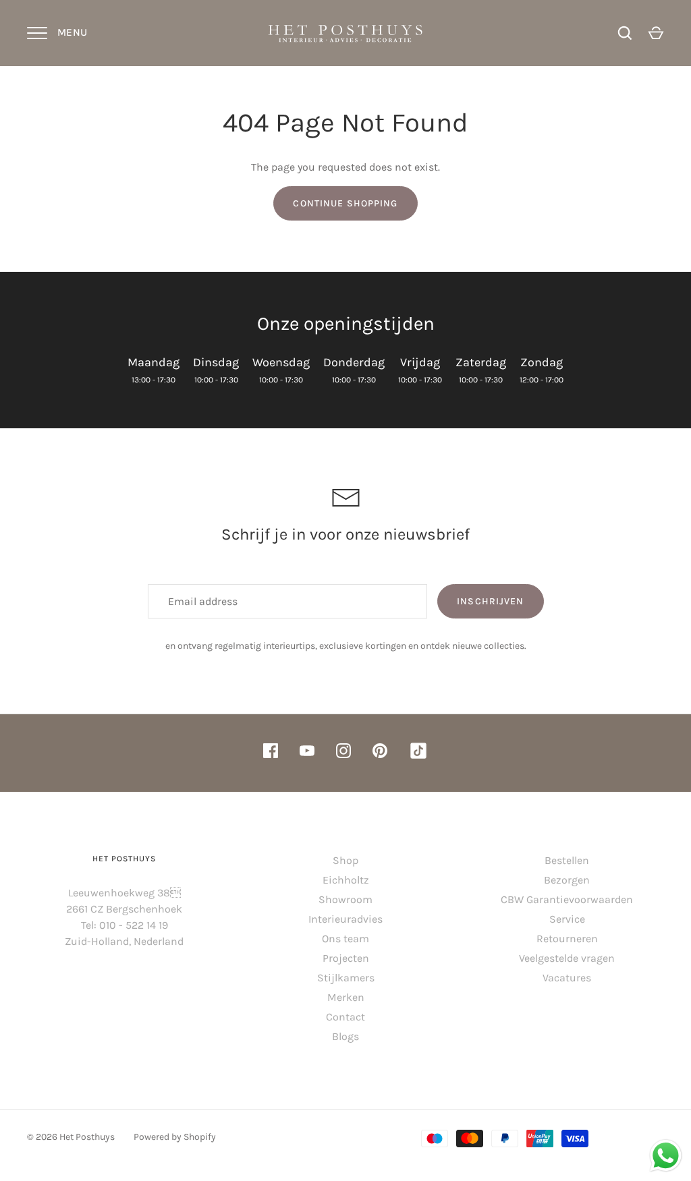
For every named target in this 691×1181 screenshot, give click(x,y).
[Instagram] (343, 753)
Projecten (346, 958)
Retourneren (567, 938)
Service (567, 919)
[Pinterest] (379, 753)
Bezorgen (567, 879)
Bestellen (567, 860)
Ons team (345, 938)
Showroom (345, 899)
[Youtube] (307, 753)
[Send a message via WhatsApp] (665, 1155)
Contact (345, 1016)
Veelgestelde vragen (567, 958)
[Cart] (656, 33)
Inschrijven (490, 601)
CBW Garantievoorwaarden (567, 899)
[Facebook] (270, 753)
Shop (345, 860)
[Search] (625, 33)
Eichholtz (346, 879)
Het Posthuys (87, 1137)
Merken (345, 997)
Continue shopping (345, 203)
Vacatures (567, 977)
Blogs (345, 1036)
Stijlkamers (346, 977)
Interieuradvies (345, 919)
